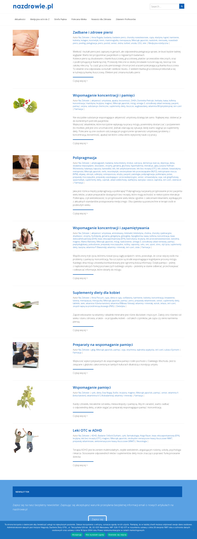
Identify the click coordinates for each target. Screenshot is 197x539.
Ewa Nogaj (107, 392)
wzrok (156, 303)
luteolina (175, 238)
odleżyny (98, 174)
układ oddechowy (118, 179)
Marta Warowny (88, 241)
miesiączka (97, 300)
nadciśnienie (126, 241)
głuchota (126, 165)
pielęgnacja (92, 43)
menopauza (125, 40)
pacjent (174, 103)
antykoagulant (97, 163)
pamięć (76, 106)
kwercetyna (131, 238)
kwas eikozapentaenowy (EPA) (111, 238)
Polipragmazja (85, 157)
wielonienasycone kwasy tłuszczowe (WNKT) (115, 441)
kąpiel (166, 37)
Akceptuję (76, 535)
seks (142, 244)
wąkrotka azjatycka (145, 349)
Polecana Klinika (79, 19)
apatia (115, 100)
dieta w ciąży (116, 297)
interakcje (148, 165)
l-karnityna (90, 103)
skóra (120, 43)
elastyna (158, 37)
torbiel (127, 43)
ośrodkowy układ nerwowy (158, 103)
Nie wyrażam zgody (95, 535)
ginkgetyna (115, 236)
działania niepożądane (83, 165)
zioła (137, 247)
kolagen (84, 40)
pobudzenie (94, 244)
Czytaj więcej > (80, 80)
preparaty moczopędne (84, 177)
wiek (83, 303)
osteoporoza (109, 174)
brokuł (130, 163)
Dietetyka (120, 306)
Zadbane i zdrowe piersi (93, 32)
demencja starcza (151, 163)
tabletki (76, 303)
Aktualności (20, 19)
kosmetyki (93, 40)
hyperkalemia (137, 165)
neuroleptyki (113, 171)
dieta (172, 163)
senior (114, 43)
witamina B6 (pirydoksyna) (160, 106)
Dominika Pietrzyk (145, 100)
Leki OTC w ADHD (87, 430)
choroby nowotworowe (137, 37)
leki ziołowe (163, 168)
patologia (136, 174)
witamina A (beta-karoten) (98, 303)
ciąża (151, 37)
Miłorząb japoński (140, 40)
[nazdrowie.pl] (41, 6)
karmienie (174, 37)
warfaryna (132, 179)
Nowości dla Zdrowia (101, 19)
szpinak (105, 179)
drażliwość (77, 236)
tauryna (81, 247)
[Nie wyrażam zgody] (193, 529)
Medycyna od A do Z (39, 19)
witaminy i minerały (116, 247)
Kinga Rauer (145, 435)
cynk (93, 392)
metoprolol (78, 171)
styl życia (165, 244)
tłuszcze (130, 106)
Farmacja (78, 109)
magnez (108, 103)
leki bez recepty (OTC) (147, 168)
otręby (120, 174)
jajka (156, 165)
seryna (84, 106)
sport (152, 244)
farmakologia (133, 435)
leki (113, 168)
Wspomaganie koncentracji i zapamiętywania (111, 227)
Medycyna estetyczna (158, 43)
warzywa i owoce (145, 179)
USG (140, 43)
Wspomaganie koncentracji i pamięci (104, 95)
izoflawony (127, 297)
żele (144, 43)
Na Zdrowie (83, 37)
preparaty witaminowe (145, 300)
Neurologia (142, 441)
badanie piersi (119, 37)
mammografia (111, 40)
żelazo (163, 303)
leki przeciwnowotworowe (158, 238)
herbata (158, 100)
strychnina (131, 349)
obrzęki (89, 174)
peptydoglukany (80, 244)
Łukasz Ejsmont (171, 349)
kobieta (76, 40)
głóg (93, 349)
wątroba (158, 179)
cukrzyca (138, 163)
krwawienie (170, 297)
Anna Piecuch (97, 297)
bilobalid (128, 233)
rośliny (127, 244)
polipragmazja (148, 174)
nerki (104, 171)
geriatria (117, 165)
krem (102, 40)
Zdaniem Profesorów (126, 19)
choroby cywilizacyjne (161, 233)
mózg (133, 103)
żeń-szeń (177, 106)
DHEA (133, 100)
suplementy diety (117, 106)
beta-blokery (120, 163)
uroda (134, 43)
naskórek (153, 40)
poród (107, 43)
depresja (164, 163)
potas (169, 174)
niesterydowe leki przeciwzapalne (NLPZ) (138, 171)
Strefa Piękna (60, 19)
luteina (76, 300)
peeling (82, 43)
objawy (82, 174)
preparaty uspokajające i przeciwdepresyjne (116, 177)
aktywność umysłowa (101, 100)
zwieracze (176, 179)
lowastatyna (174, 168)
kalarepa (88, 168)
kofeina (172, 100)
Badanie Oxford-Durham (109, 435)
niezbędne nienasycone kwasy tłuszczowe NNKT (150, 438)
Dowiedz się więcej (117, 535)
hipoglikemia (137, 236)
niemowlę (162, 40)
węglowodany (141, 106)
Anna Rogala (97, 37)
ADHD (94, 435)
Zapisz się (97, 519)
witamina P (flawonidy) (96, 247)
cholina (147, 233)
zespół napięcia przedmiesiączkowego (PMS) (93, 306)
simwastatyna (151, 177)
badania (107, 37)
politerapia (161, 174)
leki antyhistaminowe (126, 168)
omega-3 (141, 103)
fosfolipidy (96, 236)
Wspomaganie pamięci (92, 387)
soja (160, 177)
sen (147, 244)
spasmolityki (78, 179)
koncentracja (79, 103)
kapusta (97, 168)
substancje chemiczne (98, 106)
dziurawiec (99, 165)
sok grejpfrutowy (170, 177)
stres (158, 244)
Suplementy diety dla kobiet (96, 292)
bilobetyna (138, 233)
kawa (165, 100)
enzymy (108, 165)
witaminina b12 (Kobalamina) (100, 395)
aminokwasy (117, 233)
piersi (100, 43)
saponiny (135, 244)
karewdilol (106, 168)
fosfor (115, 392)
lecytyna (100, 103)
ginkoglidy (125, 236)
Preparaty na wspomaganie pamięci (103, 344)
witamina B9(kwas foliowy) (122, 303)
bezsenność (124, 100)
